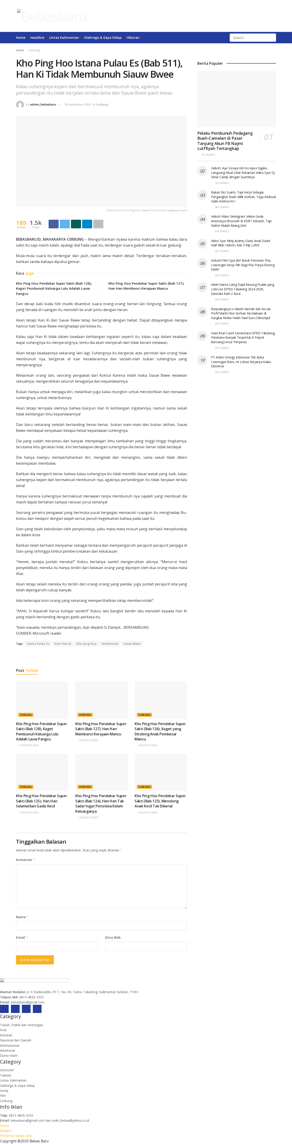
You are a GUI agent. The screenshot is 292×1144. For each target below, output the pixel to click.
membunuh (110, 644)
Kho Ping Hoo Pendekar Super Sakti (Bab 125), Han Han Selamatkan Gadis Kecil (41, 801)
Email (22, 937)
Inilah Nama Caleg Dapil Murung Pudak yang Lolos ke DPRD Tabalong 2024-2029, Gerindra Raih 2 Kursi (242, 289)
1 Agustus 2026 (87, 817)
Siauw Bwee (132, 644)
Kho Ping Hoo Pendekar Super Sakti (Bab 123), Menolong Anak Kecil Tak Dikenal (160, 801)
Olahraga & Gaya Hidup (103, 37)
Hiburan (133, 37)
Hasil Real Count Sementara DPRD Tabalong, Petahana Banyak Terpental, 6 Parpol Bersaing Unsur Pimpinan (243, 337)
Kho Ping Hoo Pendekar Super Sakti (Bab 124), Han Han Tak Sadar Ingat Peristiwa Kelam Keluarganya (100, 803)
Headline (37, 37)
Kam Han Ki (63, 644)
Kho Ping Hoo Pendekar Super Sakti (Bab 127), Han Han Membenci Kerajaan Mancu (100, 729)
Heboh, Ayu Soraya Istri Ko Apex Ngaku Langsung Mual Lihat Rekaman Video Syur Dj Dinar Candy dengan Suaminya (243, 172)
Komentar (25, 860)
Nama (22, 917)
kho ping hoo (86, 644)
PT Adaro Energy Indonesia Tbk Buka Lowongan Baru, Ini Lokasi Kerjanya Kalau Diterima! (241, 361)
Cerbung (34, 50)
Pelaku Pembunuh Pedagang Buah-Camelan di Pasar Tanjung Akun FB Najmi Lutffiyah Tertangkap (225, 140)
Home (20, 37)
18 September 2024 (77, 104)
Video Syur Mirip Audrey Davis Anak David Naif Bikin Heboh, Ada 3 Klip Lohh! (240, 243)
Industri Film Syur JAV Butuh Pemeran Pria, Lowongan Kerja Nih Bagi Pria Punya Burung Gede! (243, 264)
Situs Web (113, 937)
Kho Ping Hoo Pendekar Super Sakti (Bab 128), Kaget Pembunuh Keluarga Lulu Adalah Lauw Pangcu (54, 288)
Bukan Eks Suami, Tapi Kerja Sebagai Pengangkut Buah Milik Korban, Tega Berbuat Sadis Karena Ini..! (243, 196)
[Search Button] (272, 37)
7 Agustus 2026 (28, 745)
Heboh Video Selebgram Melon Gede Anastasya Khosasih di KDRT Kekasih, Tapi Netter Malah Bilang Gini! (241, 220)
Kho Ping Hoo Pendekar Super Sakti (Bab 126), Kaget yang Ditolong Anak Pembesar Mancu (160, 731)
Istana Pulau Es (38, 644)
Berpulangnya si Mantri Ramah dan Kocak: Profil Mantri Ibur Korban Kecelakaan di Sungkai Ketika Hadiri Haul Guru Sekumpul (241, 313)
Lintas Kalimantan (64, 37)
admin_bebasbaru (43, 104)
